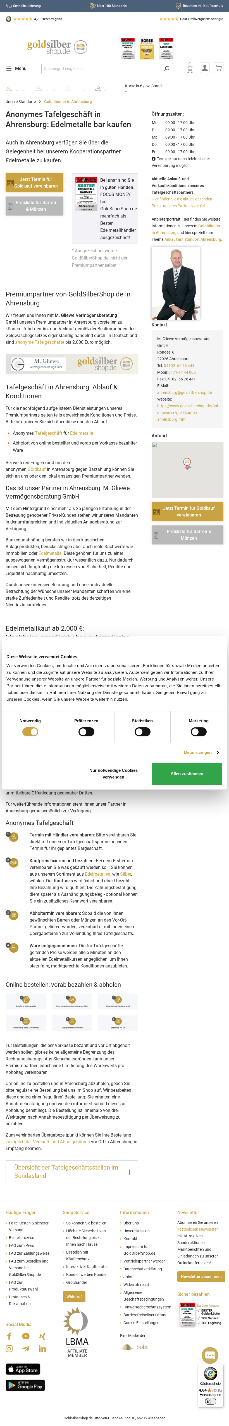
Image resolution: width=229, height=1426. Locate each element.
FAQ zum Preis (21, 1245)
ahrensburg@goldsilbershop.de (184, 392)
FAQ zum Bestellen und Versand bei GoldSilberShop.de (29, 1268)
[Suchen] (166, 68)
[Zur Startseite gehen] (57, 47)
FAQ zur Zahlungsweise (29, 1253)
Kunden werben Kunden (87, 1274)
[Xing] (42, 1336)
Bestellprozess (21, 1237)
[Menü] (220, 1367)
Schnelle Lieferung (27, 6)
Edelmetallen (97, 874)
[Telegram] (26, 1349)
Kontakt (130, 1238)
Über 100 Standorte (112, 6)
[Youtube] (26, 1336)
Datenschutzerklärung (142, 1269)
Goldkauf (37, 469)
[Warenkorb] (218, 67)
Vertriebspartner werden (144, 1261)
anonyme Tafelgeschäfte (39, 342)
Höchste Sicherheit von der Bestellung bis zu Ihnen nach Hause (86, 1238)
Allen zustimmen (187, 773)
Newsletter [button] (188, 1212)
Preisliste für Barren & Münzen (36, 206)
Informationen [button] (134, 1212)
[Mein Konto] (204, 67)
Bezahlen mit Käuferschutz (203, 6)
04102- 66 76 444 (179, 365)
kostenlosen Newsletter (197, 1229)
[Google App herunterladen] (25, 1384)
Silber (125, 874)
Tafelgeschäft (48, 433)
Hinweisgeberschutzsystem (147, 1307)
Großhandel (76, 1282)
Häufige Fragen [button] (21, 1212)
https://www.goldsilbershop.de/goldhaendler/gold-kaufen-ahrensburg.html (187, 413)
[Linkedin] (42, 1349)
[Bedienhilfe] (189, 67)
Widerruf (74, 1296)
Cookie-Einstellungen (141, 1322)
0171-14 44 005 (182, 372)
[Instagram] (9, 1349)
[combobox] (100, 68)
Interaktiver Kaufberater (87, 1266)
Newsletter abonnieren (201, 1276)
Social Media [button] (19, 1324)
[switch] (86, 731)
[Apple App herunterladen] (23, 1368)
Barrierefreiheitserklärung (145, 1315)
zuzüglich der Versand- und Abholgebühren (48, 1141)
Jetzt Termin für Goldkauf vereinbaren (36, 183)
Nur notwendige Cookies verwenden (113, 773)
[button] (187, 464)
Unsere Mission (136, 1231)
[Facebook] (9, 1336)
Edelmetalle (81, 433)
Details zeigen (198, 752)
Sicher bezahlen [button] (193, 1294)
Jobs (127, 1277)
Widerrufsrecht (136, 1284)
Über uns (131, 1223)
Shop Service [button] (76, 1212)
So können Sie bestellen (86, 1223)
